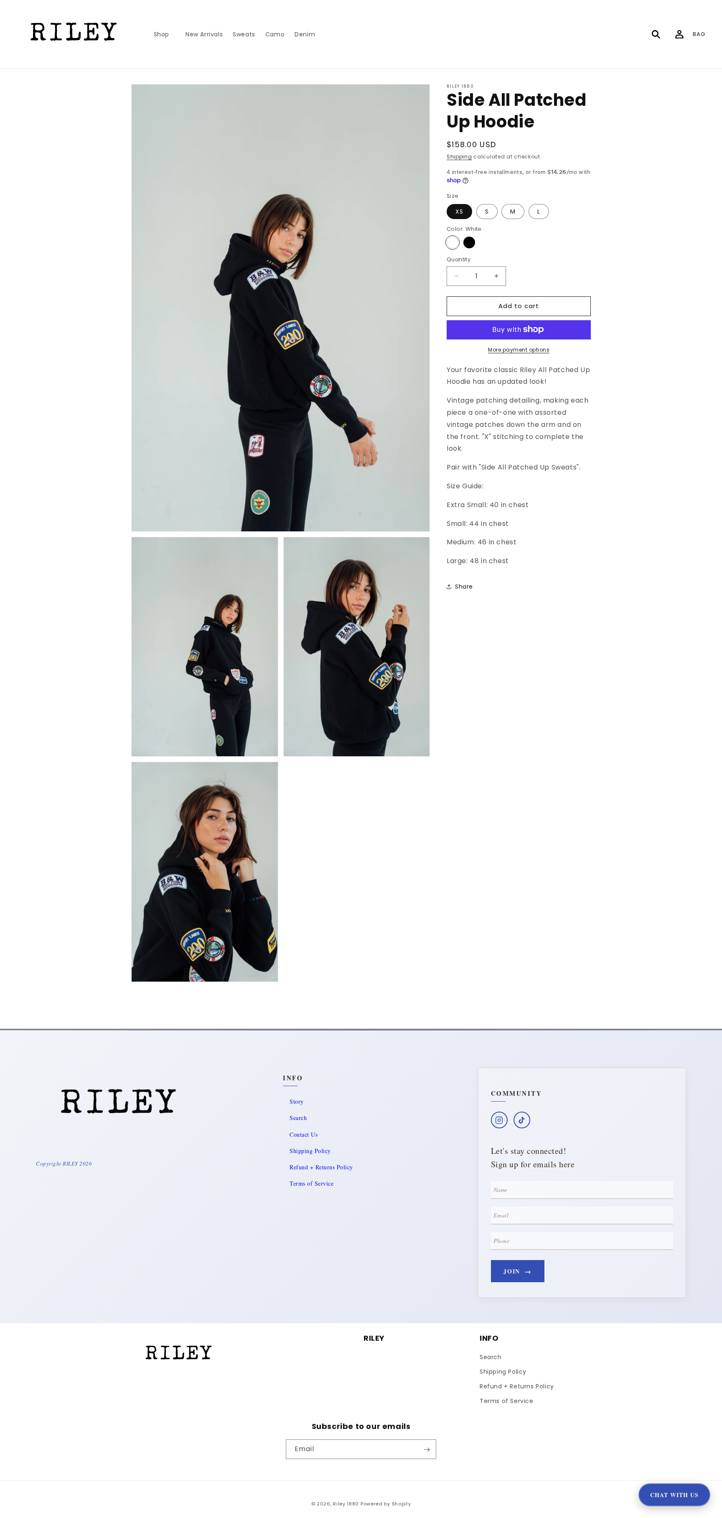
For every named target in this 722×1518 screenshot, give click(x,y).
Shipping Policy (310, 1151)
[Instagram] (499, 1120)
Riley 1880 (346, 1503)
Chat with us (674, 1494)
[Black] (469, 242)
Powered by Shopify (386, 1503)
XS (459, 211)
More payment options (518, 349)
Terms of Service (311, 1183)
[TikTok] (522, 1120)
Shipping (459, 156)
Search (298, 1118)
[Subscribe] (426, 1449)
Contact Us (304, 1134)
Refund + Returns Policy (321, 1167)
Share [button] (464, 586)
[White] (452, 242)
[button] (164, 34)
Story (297, 1101)
